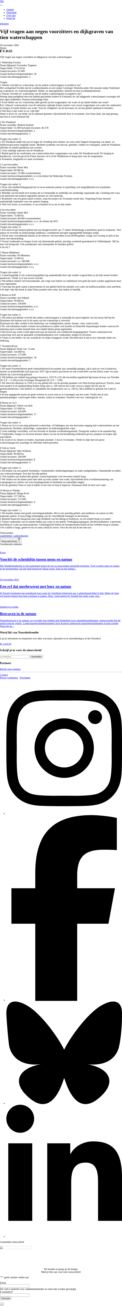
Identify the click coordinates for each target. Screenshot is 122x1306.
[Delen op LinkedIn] (7, 51)
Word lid (10, 18)
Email (3, 1282)
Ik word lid (5, 644)
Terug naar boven (9, 541)
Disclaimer (25, 677)
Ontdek (10, 9)
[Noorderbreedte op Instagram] (64, 813)
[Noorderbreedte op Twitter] (64, 1103)
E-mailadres (6, 1292)
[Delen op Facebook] (1, 51)
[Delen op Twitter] (4, 51)
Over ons (11, 15)
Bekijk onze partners (10, 669)
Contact (4, 674)
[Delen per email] (10, 51)
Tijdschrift (11, 12)
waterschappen (20, 535)
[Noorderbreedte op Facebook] (64, 1000)
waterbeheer (6, 535)
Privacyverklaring (9, 677)
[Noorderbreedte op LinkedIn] (64, 1236)
